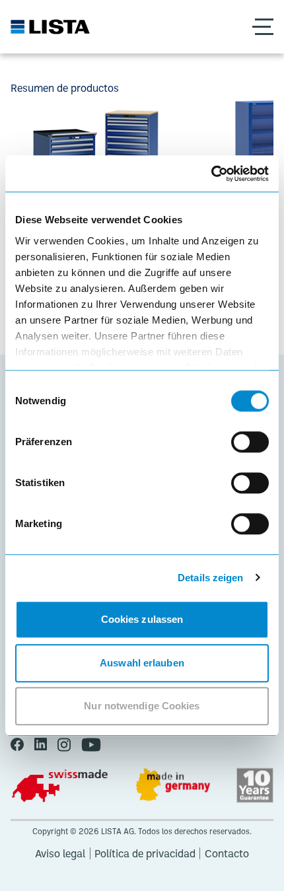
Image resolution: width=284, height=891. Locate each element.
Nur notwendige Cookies (141, 705)
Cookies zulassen (142, 619)
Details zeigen (210, 577)
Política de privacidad (144, 853)
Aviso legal (60, 853)
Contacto (227, 853)
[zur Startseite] (50, 26)
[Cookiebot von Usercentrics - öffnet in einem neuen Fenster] (211, 173)
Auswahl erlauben (142, 662)
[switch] (250, 441)
